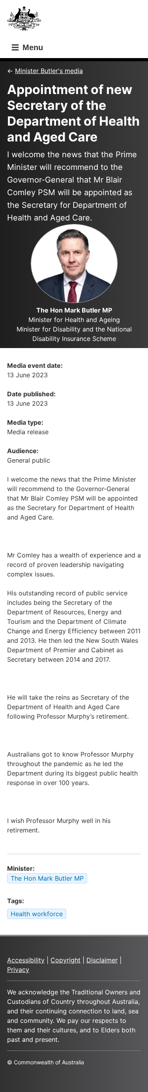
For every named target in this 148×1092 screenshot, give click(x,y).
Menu (31, 47)
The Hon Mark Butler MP (47, 878)
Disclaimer (102, 960)
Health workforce (37, 914)
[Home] (26, 21)
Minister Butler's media (49, 71)
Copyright (66, 960)
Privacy (18, 969)
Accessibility (26, 960)
